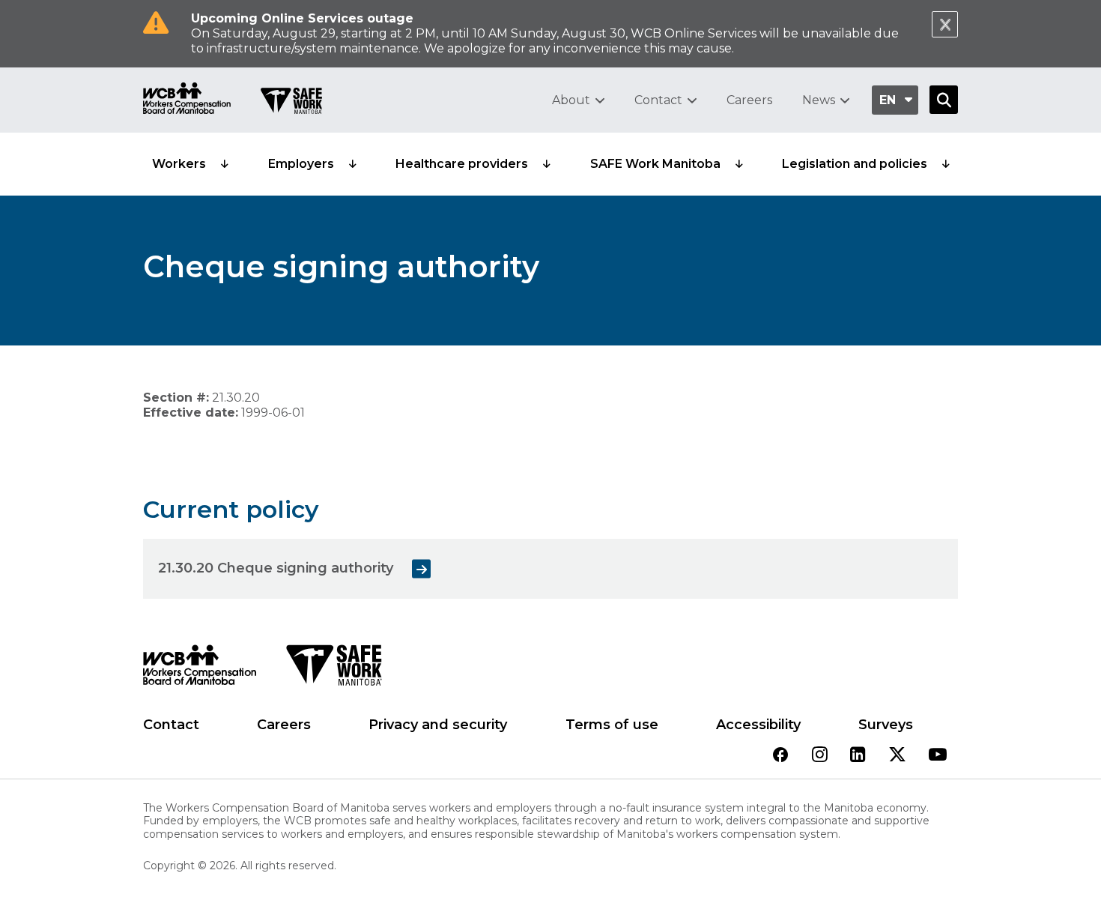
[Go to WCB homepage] (187, 100)
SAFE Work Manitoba (655, 164)
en (887, 100)
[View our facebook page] (780, 756)
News (818, 100)
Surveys (885, 724)
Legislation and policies (854, 164)
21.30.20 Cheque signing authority (275, 568)
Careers (749, 100)
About (571, 100)
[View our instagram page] (820, 756)
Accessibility (758, 724)
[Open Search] (943, 99)
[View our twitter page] (897, 756)
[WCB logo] (199, 669)
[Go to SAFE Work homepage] (291, 103)
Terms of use (611, 724)
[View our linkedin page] (858, 756)
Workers (179, 164)
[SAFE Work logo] (333, 669)
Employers (301, 164)
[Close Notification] (945, 24)
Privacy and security (437, 724)
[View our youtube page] (938, 756)
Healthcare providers (461, 164)
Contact (658, 100)
